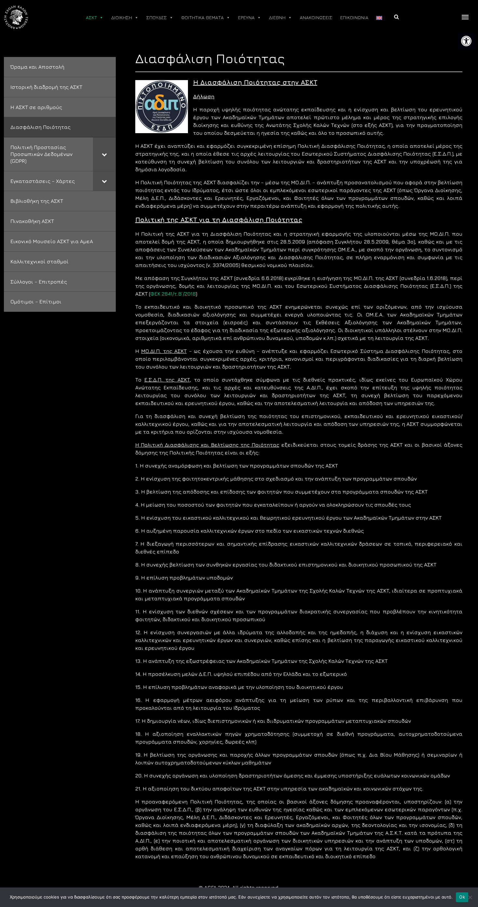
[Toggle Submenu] (104, 154)
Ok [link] (462, 897)
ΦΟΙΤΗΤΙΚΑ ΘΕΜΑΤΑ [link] (202, 17)
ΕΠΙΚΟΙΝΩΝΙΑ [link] (354, 17)
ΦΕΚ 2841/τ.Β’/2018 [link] (173, 294)
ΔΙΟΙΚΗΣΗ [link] (121, 17)
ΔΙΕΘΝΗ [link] (277, 17)
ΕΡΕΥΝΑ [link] (246, 17)
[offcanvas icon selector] (465, 17)
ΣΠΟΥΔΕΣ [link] (156, 17)
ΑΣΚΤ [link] (91, 17)
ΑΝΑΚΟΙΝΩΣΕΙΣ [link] (316, 17)
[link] (466, 41)
